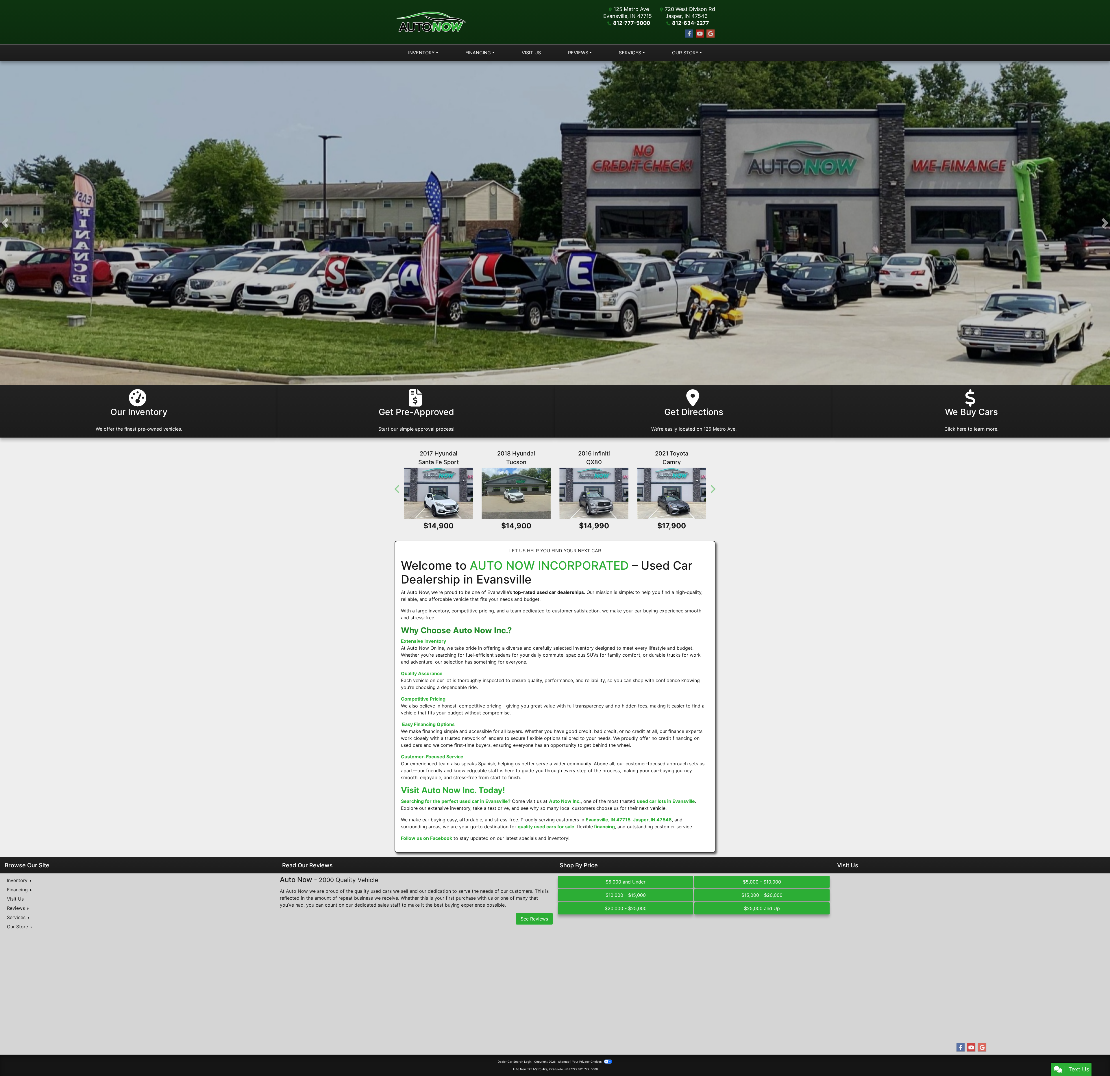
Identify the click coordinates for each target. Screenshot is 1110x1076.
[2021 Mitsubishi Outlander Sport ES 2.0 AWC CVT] (658, 494)
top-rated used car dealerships (548, 592)
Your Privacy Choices (587, 1062)
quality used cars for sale (546, 827)
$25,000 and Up (762, 909)
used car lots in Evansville (666, 801)
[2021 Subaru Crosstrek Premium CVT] (555, 494)
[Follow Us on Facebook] (689, 33)
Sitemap (563, 1062)
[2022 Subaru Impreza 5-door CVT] (451, 494)
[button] (5, 223)
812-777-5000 (631, 23)
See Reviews (534, 919)
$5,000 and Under (625, 882)
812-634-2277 (690, 23)
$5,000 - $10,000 (762, 882)
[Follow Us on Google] (710, 33)
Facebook (441, 838)
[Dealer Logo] (431, 22)
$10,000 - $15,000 (626, 895)
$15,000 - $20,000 (761, 895)
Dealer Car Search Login (515, 1062)
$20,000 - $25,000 (626, 909)
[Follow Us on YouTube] (700, 33)
